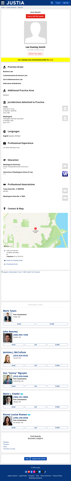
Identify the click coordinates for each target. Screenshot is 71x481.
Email (19, 324)
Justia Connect (12, 476)
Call (35, 345)
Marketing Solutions (35, 478)
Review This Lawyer (35, 54)
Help (37, 476)
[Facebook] (31, 472)
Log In (58, 3)
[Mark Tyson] (7, 317)
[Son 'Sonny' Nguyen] (7, 379)
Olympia (20, 7)
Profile (52, 324)
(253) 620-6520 (20, 355)
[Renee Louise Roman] (7, 420)
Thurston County (9, 449)
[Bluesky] (39, 472)
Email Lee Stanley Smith (14, 260)
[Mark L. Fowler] (7, 400)
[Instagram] (34, 472)
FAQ (27, 459)
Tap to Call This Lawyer (35, 16)
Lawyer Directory (11, 7)
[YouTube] (29, 472)
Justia (3, 7)
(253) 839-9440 (20, 376)
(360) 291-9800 (20, 397)
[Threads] (37, 472)
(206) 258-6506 (20, 417)
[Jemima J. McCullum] (7, 358)
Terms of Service (45, 476)
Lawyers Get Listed (38, 459)
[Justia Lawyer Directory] (15, 2)
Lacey (5, 447)
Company (31, 476)
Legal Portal (23, 476)
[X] (42, 472)
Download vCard (12, 264)
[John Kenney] (7, 337)
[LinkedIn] (26, 472)
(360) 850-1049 (20, 334)
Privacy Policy (57, 476)
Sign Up (65, 3)
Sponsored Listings (35, 305)
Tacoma (6, 444)
